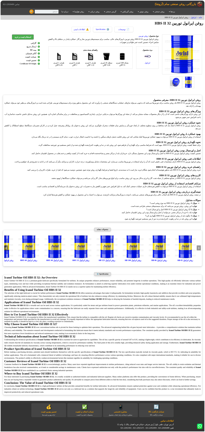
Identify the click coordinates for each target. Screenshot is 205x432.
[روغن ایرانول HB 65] (185, 258)
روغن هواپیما (79, 12)
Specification (102, 29)
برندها (172, 12)
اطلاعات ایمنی (81, 29)
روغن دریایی (95, 12)
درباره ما (64, 12)
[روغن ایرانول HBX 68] (29, 258)
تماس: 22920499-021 (11, 4)
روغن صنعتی (159, 12)
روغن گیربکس (127, 12)
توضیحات (123, 29)
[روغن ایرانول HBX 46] (55, 258)
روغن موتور (144, 12)
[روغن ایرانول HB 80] (159, 258)
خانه (200, 17)
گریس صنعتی (111, 12)
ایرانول (193, 17)
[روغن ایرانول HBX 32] (81, 258)
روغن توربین (143, 36)
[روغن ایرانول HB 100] (133, 258)
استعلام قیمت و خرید (23, 37)
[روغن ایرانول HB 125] (107, 258)
